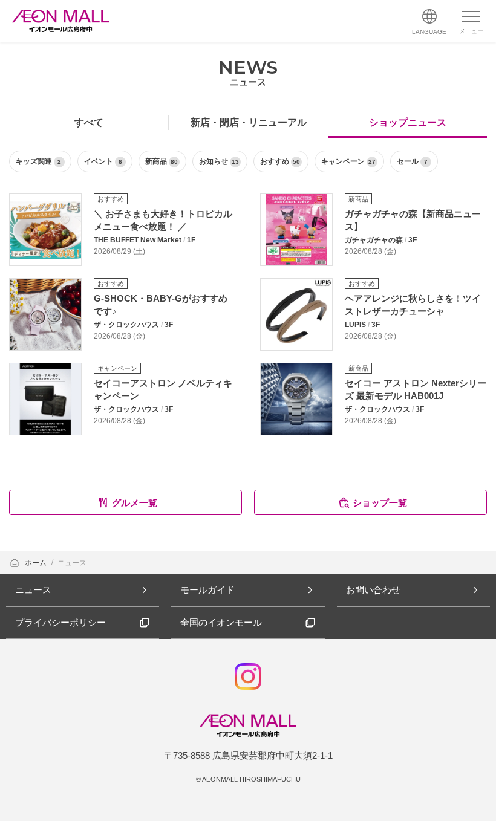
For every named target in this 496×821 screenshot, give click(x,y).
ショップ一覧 (380, 503)
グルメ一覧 (134, 503)
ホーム (36, 563)
